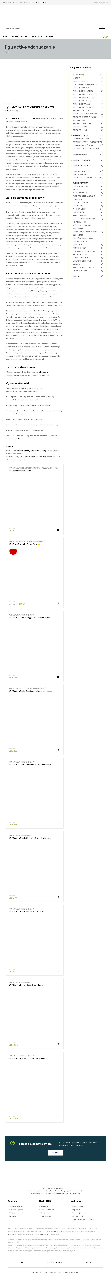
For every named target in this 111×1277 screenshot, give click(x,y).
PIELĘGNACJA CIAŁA (81, 88)
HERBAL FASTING (26, 468)
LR (16, 118)
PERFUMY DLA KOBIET (81, 139)
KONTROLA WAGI (38, 468)
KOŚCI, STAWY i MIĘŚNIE (82, 225)
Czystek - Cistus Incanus (82, 203)
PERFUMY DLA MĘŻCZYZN (83, 145)
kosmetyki (54, 1191)
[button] (56, 1153)
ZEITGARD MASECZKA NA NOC (84, 117)
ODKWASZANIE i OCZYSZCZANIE (85, 232)
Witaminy (76, 264)
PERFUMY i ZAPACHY (81, 135)
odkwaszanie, (12, 1234)
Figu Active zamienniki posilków (29, 107)
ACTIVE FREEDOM (80, 193)
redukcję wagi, (43, 1234)
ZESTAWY (76, 276)
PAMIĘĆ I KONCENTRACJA (83, 238)
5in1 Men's (77, 190)
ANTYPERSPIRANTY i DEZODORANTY (87, 142)
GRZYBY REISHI (79, 212)
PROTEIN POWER (26, 541)
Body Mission (19, 439)
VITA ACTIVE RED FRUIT (82, 261)
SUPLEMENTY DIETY (10, 104)
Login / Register (100, 3)
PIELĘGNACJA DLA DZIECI (83, 91)
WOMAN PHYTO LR (80, 271)
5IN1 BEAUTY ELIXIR (80, 186)
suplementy (41, 1191)
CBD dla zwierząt (79, 174)
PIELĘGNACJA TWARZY (82, 101)
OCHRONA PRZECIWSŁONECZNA (85, 85)
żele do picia (57, 1231)
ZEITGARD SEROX (80, 130)
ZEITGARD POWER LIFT (82, 124)
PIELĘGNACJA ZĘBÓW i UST (83, 107)
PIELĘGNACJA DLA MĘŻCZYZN (85, 94)
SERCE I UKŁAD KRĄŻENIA (83, 254)
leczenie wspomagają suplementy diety (31, 451)
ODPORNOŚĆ (78, 235)
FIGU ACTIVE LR (14, 468)
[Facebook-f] (50, 1257)
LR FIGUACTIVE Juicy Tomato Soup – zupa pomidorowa (30, 765)
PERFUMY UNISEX (80, 155)
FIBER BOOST (78, 206)
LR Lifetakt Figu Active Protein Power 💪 (24, 544)
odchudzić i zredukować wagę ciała (33, 457)
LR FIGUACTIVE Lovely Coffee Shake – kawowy (26, 985)
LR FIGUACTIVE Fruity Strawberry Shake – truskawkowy (30, 838)
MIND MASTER (78, 229)
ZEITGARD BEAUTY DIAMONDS (85, 114)
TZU (8, 111)
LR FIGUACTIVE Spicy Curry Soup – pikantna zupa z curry (30, 691)
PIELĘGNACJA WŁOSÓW (82, 104)
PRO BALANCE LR (80, 242)
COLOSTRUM (78, 199)
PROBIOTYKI (77, 245)
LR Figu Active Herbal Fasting (20, 471)
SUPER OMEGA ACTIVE (82, 258)
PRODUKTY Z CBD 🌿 (81, 171)
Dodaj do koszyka (58, 530)
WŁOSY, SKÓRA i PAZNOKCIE (83, 267)
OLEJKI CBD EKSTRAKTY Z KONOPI (86, 178)
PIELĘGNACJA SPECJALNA (83, 98)
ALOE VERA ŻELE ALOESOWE (84, 196)
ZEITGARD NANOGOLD (81, 120)
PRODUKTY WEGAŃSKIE (82, 166)
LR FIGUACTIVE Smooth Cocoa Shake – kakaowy (27, 1058)
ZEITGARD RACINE (80, 127)
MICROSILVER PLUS (80, 81)
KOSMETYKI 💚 (78, 75)
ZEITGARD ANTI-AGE (81, 111)
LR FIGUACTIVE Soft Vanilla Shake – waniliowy (26, 912)
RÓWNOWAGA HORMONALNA (84, 251)
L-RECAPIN (77, 78)
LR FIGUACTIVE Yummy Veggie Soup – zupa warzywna (29, 618)
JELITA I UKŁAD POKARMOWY (84, 219)
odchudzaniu (43, 372)
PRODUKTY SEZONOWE (82, 160)
